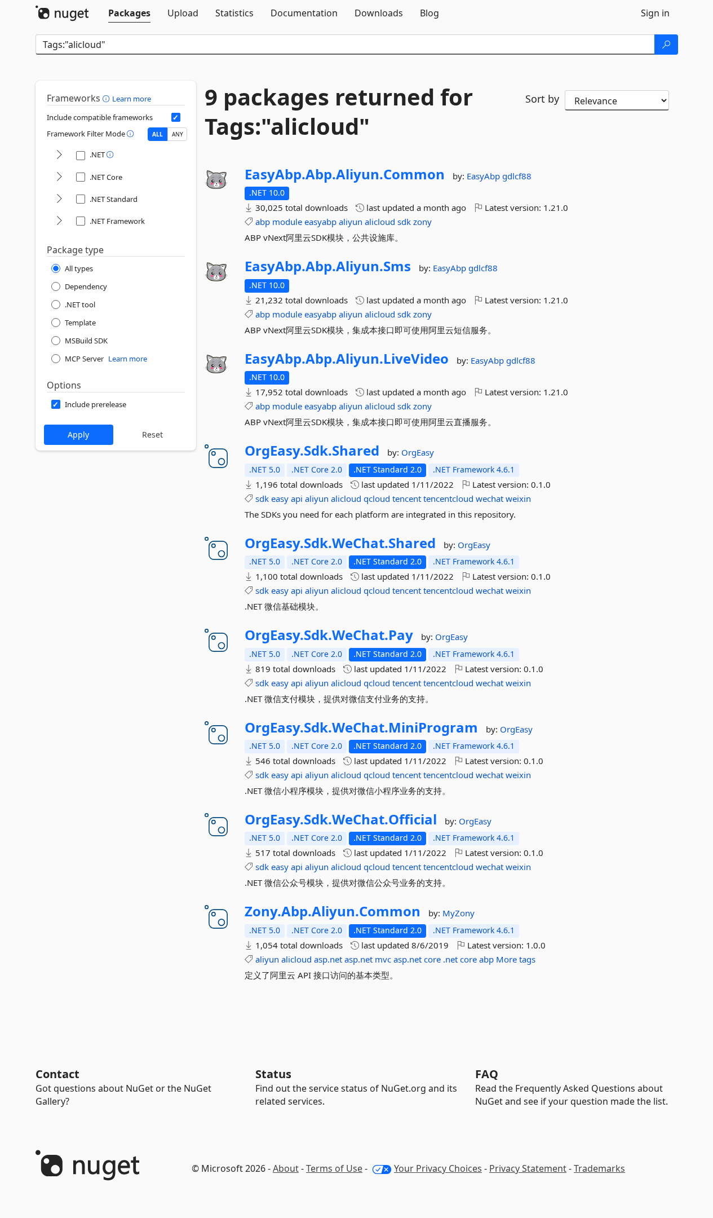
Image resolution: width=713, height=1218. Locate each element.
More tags (515, 959)
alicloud (380, 221)
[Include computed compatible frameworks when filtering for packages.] (176, 117)
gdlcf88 (517, 176)
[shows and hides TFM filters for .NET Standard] (59, 199)
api (297, 498)
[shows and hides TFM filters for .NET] (59, 155)
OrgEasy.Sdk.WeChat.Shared (340, 543)
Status (273, 1074)
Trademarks (599, 1168)
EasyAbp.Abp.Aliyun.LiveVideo (347, 358)
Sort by (542, 98)
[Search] (666, 44)
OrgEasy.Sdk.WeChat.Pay (329, 635)
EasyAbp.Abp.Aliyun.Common (345, 174)
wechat (489, 498)
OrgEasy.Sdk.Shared (312, 450)
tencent (406, 498)
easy (280, 498)
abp (262, 221)
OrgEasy (417, 452)
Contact (57, 1074)
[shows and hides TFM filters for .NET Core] (59, 177)
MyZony (458, 913)
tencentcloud (448, 498)
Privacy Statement (527, 1168)
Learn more (131, 99)
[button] (107, 98)
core (432, 959)
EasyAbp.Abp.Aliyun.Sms (328, 266)
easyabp (320, 221)
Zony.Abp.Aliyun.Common (332, 911)
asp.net (328, 959)
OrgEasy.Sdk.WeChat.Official (341, 819)
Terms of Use (334, 1168)
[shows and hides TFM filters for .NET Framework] (59, 221)
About (286, 1168)
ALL (157, 134)
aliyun (350, 221)
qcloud (377, 498)
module (287, 221)
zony (422, 221)
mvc (383, 959)
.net (450, 959)
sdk (404, 221)
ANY (177, 134)
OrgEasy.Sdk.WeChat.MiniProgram (361, 727)
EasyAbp (484, 176)
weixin (518, 498)
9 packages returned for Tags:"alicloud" (339, 111)
